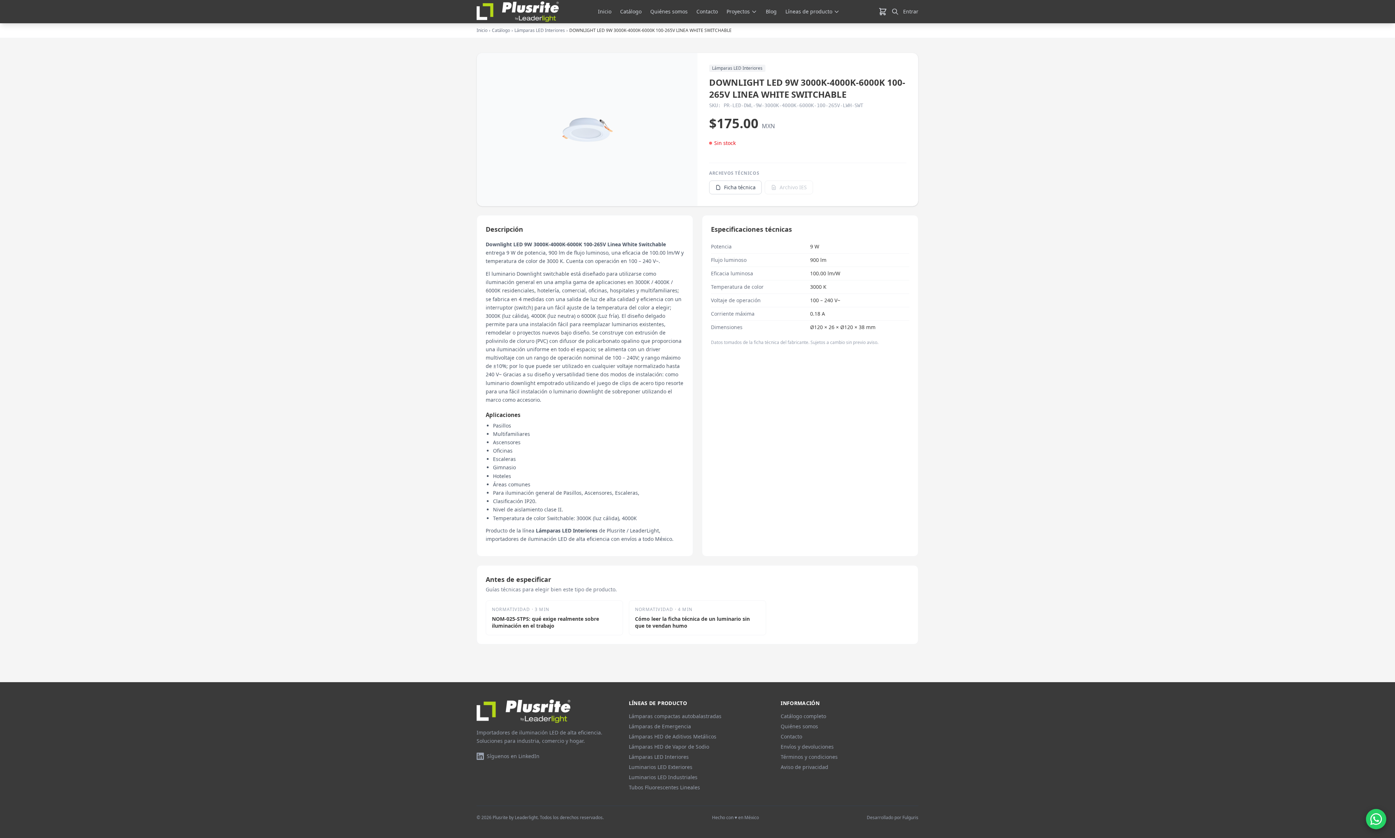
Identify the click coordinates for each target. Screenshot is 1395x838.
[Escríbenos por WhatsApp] (1376, 819)
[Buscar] (895, 11)
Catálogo (631, 11)
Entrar (910, 11)
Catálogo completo (803, 716)
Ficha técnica (740, 187)
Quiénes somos (669, 11)
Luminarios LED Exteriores (660, 767)
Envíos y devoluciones (807, 746)
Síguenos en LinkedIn (513, 756)
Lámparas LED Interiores (539, 30)
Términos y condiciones (809, 756)
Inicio (604, 11)
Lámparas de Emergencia (660, 726)
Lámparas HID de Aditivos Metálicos (672, 736)
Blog (771, 11)
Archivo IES (793, 187)
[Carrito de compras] (882, 11)
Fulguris (910, 817)
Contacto (707, 11)
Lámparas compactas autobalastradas (675, 716)
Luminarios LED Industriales (663, 777)
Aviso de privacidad (804, 767)
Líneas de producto (808, 11)
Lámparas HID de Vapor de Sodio (669, 746)
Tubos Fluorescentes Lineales (664, 787)
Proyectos (738, 11)
